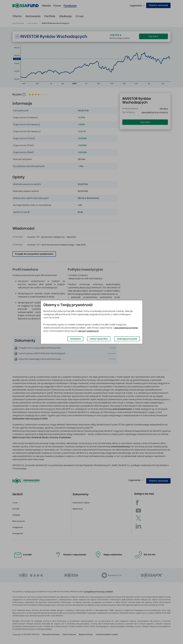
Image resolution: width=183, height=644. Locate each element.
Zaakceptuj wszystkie (127, 338)
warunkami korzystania (126, 327)
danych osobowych (88, 331)
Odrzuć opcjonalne (99, 338)
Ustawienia (75, 338)
